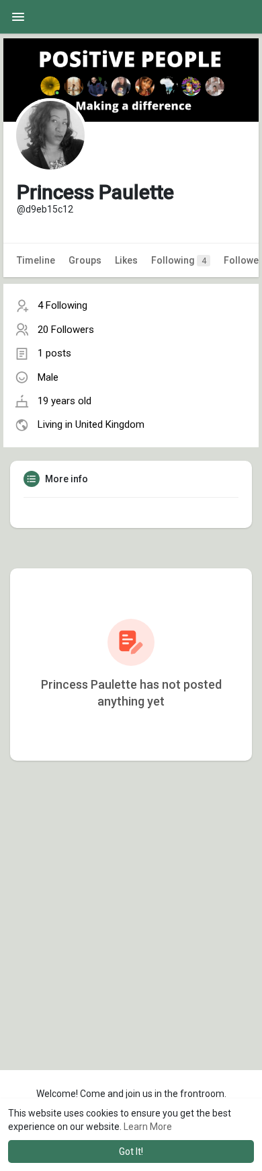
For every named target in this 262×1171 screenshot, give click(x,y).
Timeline (36, 260)
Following (178, 260)
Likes (126, 260)
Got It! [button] (131, 1151)
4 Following (62, 305)
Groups (85, 260)
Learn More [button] (148, 1126)
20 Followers (66, 330)
